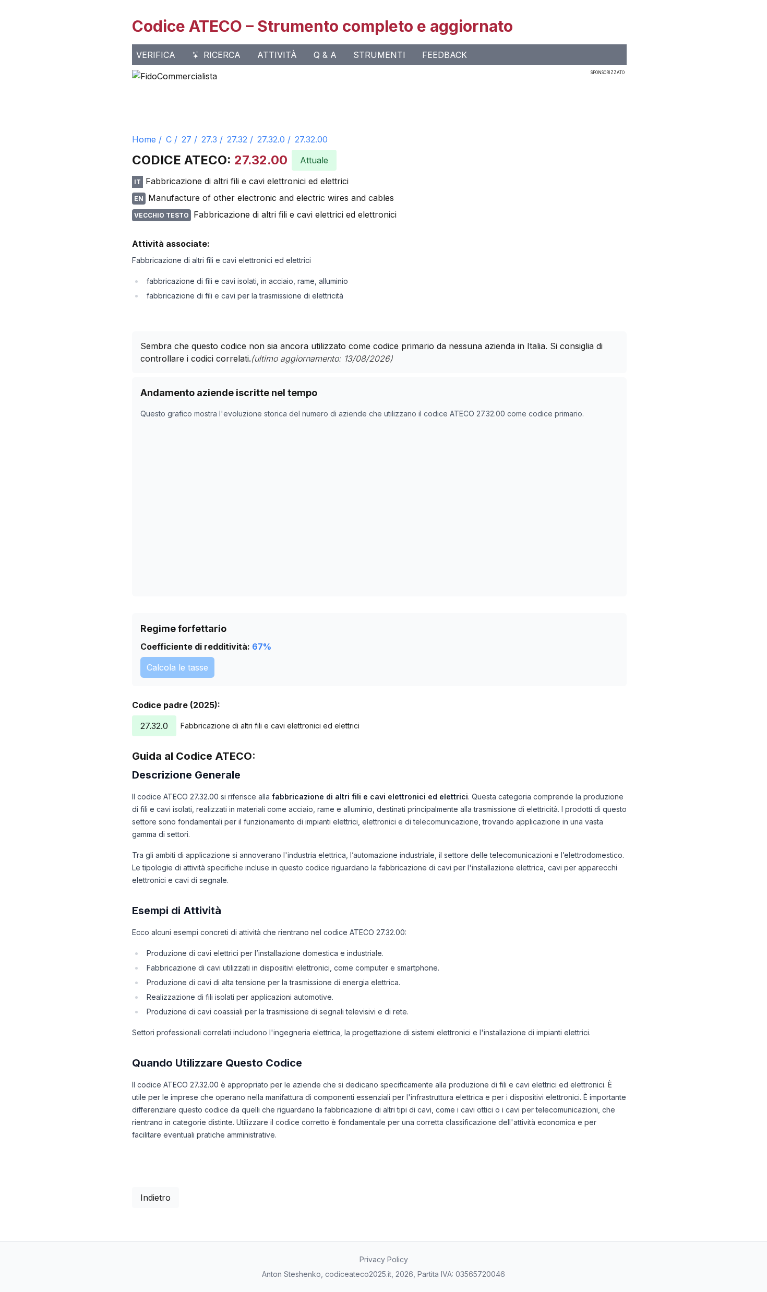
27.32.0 (271, 139)
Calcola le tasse (177, 667)
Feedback (444, 55)
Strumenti (379, 55)
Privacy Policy (383, 1259)
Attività (277, 55)
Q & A (325, 55)
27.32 (237, 139)
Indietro (155, 1197)
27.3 (209, 139)
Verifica (155, 55)
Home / (147, 139)
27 (186, 139)
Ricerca (222, 55)
